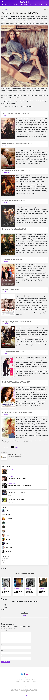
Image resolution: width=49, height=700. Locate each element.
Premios (32, 4)
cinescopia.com (23, 454)
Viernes (4, 604)
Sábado (4, 606)
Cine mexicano (5, 4)
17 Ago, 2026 (9, 495)
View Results (24, 615)
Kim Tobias (8, 539)
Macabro (34, 681)
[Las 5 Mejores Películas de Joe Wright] (43, 582)
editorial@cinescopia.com (24, 695)
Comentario (3, 630)
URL (2, 656)
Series (36, 4)
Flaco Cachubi (9, 547)
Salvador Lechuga (9, 543)
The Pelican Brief (28, 442)
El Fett (7, 510)
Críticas (16, 4)
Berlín (23, 681)
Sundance (17, 683)
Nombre (2, 645)
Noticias (45, 4)
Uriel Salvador (9, 518)
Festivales (26, 4)
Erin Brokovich (23, 440)
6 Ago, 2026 (9, 488)
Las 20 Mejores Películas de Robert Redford (16, 478)
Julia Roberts (29, 440)
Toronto (23, 683)
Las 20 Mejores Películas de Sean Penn (16, 492)
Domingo (5, 607)
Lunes (4, 609)
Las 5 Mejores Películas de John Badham (18, 591)
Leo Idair (7, 535)
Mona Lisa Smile (36, 440)
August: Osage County (11, 440)
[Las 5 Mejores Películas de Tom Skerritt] (6, 582)
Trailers (40, 4)
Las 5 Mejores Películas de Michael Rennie (29, 591)
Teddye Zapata (9, 551)
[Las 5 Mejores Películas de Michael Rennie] (30, 582)
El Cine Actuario (9, 522)
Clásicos (11, 4)
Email (2, 650)
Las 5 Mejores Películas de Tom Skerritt (6, 591)
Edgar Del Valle (9, 531)
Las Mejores (4, 9)
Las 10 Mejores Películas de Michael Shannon (17, 471)
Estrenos (21, 4)
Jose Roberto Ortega (10, 527)
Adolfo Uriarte (5, 558)
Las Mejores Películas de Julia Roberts (19, 13)
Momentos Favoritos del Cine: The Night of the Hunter (19, 485)
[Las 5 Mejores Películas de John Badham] (18, 582)
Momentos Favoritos (11, 483)
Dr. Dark (3, 563)
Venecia (29, 683)
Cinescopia (12, 9)
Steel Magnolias (15, 442)
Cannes (28, 681)
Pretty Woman (8, 442)
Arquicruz (4, 560)
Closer (17, 440)
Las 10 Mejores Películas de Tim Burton (16, 499)
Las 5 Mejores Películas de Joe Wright (42, 591)
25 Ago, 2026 (9, 502)
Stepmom (22, 442)
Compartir (17, 447)
